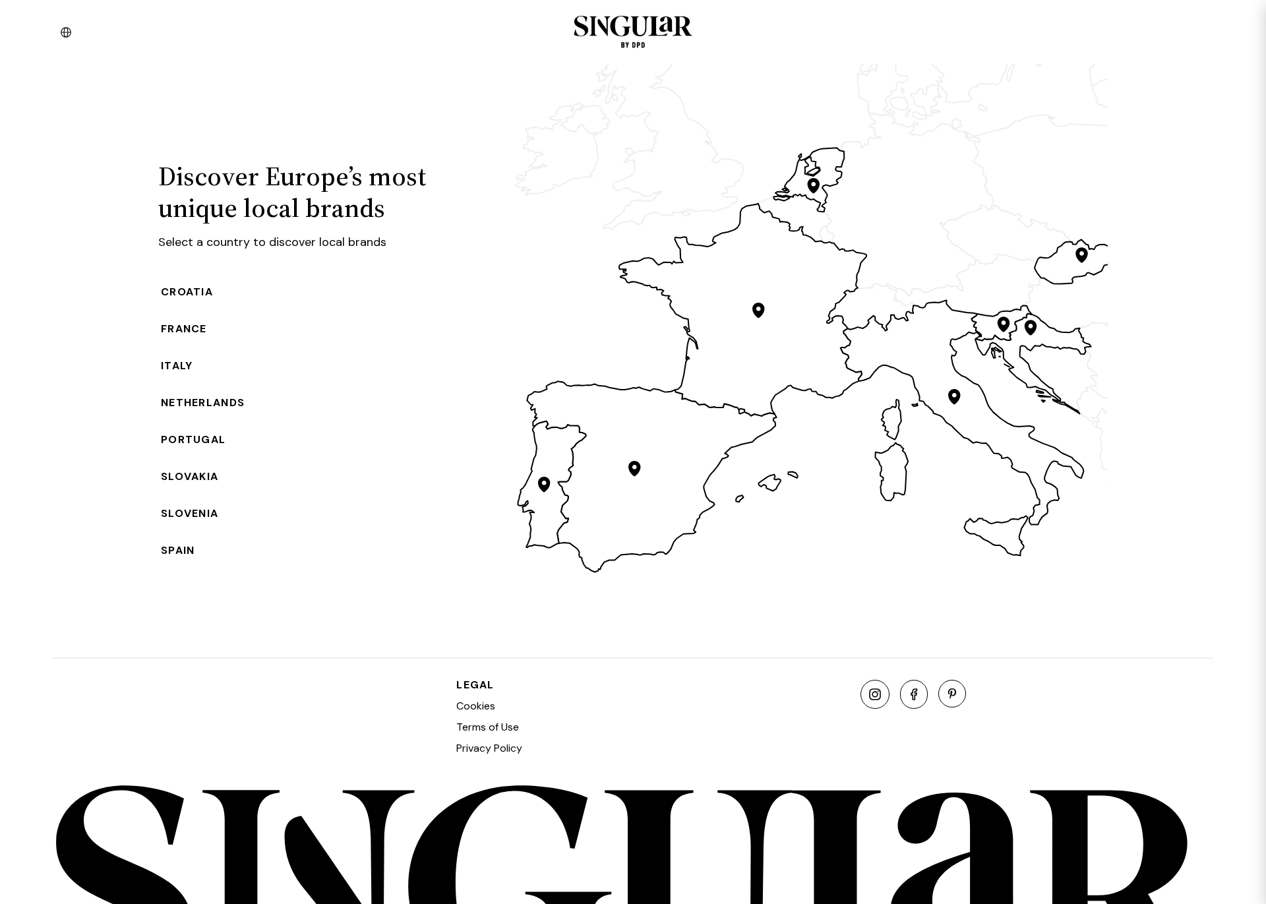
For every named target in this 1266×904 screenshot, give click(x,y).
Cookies (475, 706)
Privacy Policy (489, 748)
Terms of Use (487, 727)
